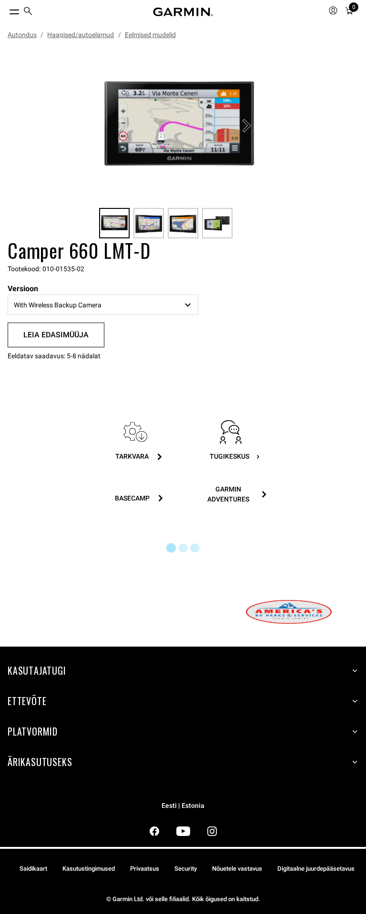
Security (185, 868)
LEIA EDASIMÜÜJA (56, 334)
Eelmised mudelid (150, 34)
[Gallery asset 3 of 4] (183, 223)
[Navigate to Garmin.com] (183, 12)
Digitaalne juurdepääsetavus (316, 868)
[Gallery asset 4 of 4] (217, 223)
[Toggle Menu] (5, 9)
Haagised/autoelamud (80, 34)
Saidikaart (33, 868)
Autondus (22, 34)
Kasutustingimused (88, 868)
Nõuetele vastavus (237, 868)
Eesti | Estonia (183, 806)
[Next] (246, 125)
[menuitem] (28, 12)
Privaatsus (144, 868)
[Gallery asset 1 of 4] (179, 126)
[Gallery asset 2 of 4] (148, 223)
